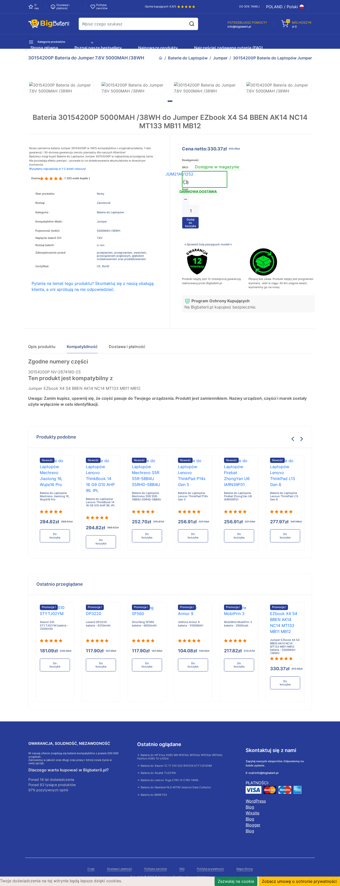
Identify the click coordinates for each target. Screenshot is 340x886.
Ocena (35, 178)
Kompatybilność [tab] (82, 346)
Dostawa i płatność (119, 869)
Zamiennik (104, 203)
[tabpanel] (61, 88)
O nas (91, 869)
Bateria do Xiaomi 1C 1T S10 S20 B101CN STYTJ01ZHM (176, 765)
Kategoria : (42, 212)
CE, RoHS (103, 266)
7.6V (100, 238)
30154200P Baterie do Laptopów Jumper (272, 57)
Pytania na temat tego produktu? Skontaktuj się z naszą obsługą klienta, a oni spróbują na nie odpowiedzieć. (93, 286)
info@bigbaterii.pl (267, 773)
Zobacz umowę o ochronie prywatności (299, 881)
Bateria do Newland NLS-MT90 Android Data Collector (175, 787)
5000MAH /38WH (108, 230)
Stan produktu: (45, 193)
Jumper (220, 57)
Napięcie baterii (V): (48, 238)
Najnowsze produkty (158, 47)
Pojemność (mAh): (47, 230)
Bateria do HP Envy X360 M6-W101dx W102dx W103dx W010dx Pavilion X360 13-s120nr (180, 756)
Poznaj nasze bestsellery (98, 47)
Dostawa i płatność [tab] (127, 346)
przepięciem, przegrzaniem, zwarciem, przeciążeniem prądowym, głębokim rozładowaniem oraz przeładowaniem (122, 256)
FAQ (181, 869)
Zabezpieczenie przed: (50, 252)
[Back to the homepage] (161, 58)
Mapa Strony (244, 869)
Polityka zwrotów (155, 869)
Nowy (100, 193)
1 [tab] (170, 101)
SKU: (185, 167)
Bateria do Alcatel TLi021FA (158, 773)
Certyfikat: (42, 266)
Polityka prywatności (210, 869)
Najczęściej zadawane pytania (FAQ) (228, 47)
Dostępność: (190, 160)
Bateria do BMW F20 (153, 795)
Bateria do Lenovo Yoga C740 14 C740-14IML (169, 780)
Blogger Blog (253, 827)
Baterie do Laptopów (188, 57)
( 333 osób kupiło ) (77, 178)
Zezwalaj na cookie (236, 881)
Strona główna (44, 47)
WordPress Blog (256, 803)
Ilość (185, 189)
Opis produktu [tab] (42, 346)
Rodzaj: (40, 203)
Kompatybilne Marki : (49, 221)
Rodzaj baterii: (44, 245)
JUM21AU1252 (179, 174)
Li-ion (101, 245)
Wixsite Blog (252, 815)
